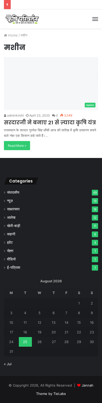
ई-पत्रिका (13, 267)
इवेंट (10, 242)
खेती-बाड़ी (13, 226)
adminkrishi (15, 115)
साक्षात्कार (13, 209)
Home (12, 35)
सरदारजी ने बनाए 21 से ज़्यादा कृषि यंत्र (50, 122)
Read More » (17, 146)
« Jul (8, 364)
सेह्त (10, 251)
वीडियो (11, 259)
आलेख (11, 217)
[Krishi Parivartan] (22, 19)
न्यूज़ (10, 201)
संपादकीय (13, 192)
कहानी (11, 234)
